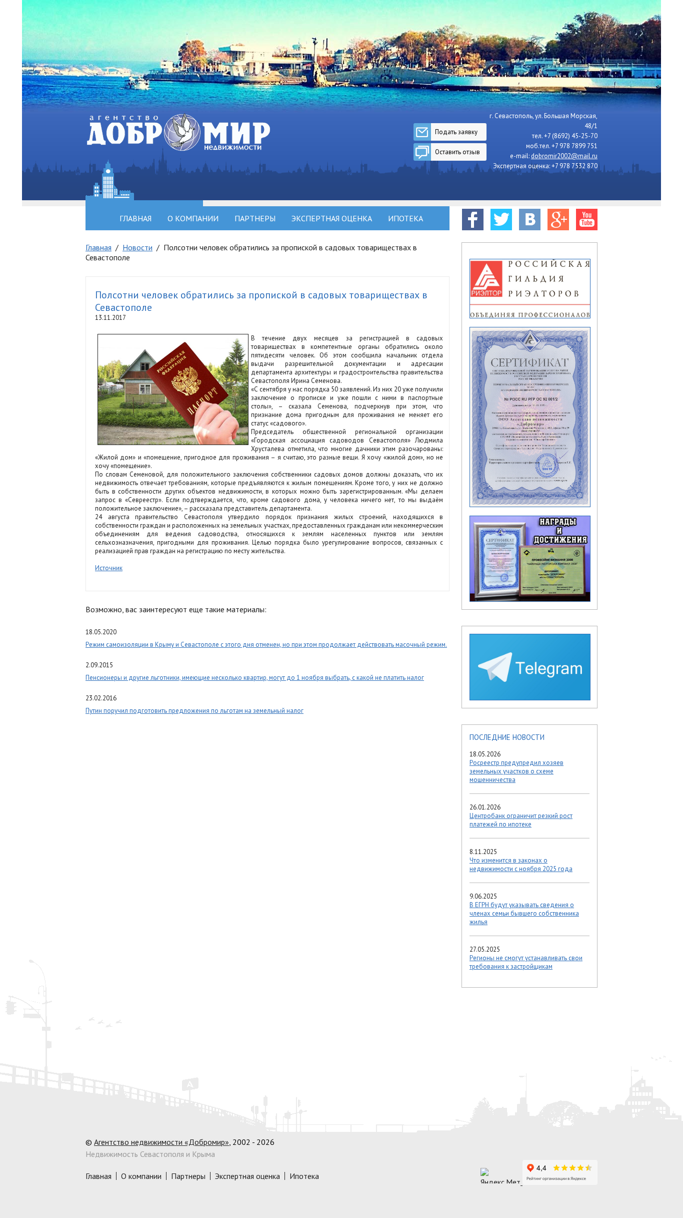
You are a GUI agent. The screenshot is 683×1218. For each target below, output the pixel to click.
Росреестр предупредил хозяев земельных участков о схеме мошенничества (517, 771)
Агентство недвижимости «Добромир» (161, 1142)
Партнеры (255, 218)
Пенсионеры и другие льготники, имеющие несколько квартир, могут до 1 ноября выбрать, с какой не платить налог (255, 677)
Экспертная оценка (332, 218)
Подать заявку (456, 132)
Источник (108, 568)
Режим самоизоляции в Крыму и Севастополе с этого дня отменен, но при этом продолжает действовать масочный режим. (266, 644)
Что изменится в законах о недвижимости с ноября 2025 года (521, 864)
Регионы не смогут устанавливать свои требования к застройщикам (526, 962)
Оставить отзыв (457, 152)
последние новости (507, 737)
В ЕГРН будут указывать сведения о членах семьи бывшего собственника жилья (524, 913)
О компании (193, 218)
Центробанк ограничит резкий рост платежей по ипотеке (521, 820)
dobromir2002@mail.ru (564, 156)
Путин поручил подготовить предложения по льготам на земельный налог (195, 710)
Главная (136, 218)
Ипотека (405, 218)
